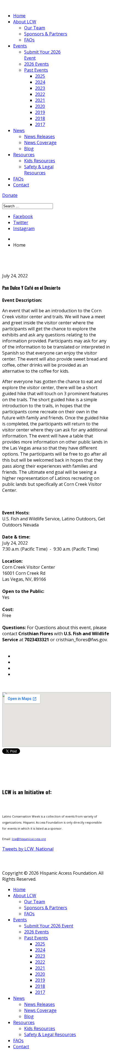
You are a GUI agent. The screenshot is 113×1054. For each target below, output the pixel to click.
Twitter (20, 222)
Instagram (24, 228)
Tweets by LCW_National (27, 849)
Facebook (23, 216)
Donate (10, 195)
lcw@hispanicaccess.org (29, 839)
